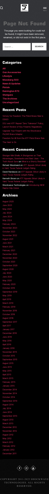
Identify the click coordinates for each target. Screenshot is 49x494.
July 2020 (7, 273)
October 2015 (9, 355)
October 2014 (9, 397)
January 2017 (8, 329)
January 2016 (9, 348)
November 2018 (10, 310)
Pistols (6, 87)
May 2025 (7, 209)
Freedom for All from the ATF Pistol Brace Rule (23, 138)
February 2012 (9, 446)
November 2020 (10, 258)
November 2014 (10, 393)
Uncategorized (11, 102)
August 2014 (8, 404)
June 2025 (7, 205)
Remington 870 (11, 91)
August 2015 (8, 363)
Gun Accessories (12, 72)
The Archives (10, 98)
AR (4, 68)
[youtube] (33, 468)
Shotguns (8, 95)
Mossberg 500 (11, 79)
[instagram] (26, 468)
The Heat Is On (9, 142)
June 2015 (7, 367)
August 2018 (8, 318)
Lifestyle (7, 76)
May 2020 (7, 280)
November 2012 (10, 431)
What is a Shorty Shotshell (33, 161)
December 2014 (10, 389)
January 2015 (9, 386)
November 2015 (10, 352)
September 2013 (10, 416)
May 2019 (7, 295)
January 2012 (8, 449)
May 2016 (7, 340)
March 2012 (8, 442)
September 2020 (10, 265)
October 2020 (9, 261)
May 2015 (7, 370)
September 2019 (10, 292)
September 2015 (10, 359)
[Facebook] (19, 468)
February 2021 (9, 250)
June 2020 (7, 276)
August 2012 (8, 434)
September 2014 (10, 401)
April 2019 (7, 299)
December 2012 (10, 427)
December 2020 (10, 254)
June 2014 (7, 412)
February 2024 (9, 224)
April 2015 (7, 374)
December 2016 (10, 333)
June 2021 (7, 243)
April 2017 (7, 325)
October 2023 (9, 231)
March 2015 (8, 378)
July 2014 (7, 408)
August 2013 (8, 419)
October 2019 (9, 288)
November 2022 (10, 235)
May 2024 (7, 220)
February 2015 (9, 382)
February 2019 (9, 307)
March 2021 (8, 246)
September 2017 (10, 322)
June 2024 (7, 216)
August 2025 (8, 201)
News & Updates (11, 83)
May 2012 (7, 438)
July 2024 (7, 213)
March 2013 (8, 423)
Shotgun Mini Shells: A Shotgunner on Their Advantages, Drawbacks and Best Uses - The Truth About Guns (23, 158)
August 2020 (8, 269)
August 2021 (8, 239)
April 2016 (7, 344)
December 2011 (9, 453)
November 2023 (10, 228)
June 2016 (7, 337)
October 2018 (9, 314)
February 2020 (9, 284)
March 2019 (8, 303)
